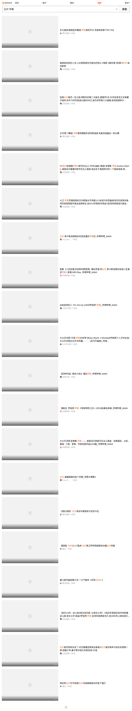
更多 (127, 3)
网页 (17, 3)
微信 (72, 3)
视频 (99, 3)
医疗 (44, 3)
